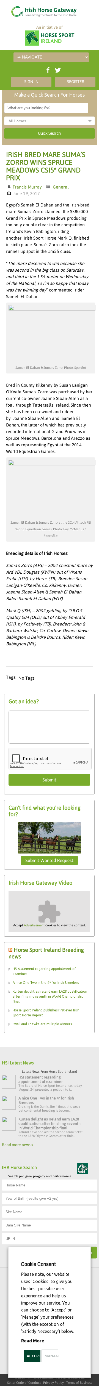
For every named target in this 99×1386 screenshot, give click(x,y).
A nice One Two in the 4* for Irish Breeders (46, 982)
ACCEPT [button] (33, 1356)
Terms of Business (79, 1383)
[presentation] (50, 759)
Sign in (31, 81)
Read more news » (17, 1145)
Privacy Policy (53, 1383)
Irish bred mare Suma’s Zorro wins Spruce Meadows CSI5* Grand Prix (46, 166)
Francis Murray (27, 186)
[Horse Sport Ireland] (49, 39)
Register (75, 81)
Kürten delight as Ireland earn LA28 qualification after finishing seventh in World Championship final (50, 996)
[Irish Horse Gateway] (37, 10)
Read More (32, 1340)
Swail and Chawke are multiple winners (42, 1024)
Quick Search (49, 133)
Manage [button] (51, 1356)
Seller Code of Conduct (24, 1383)
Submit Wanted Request (49, 860)
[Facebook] (47, 69)
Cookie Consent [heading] (38, 1264)
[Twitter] (57, 69)
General (61, 186)
